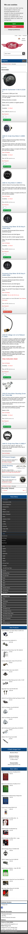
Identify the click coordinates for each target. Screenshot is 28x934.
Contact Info (4, 904)
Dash (9, 64)
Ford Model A (4, 64)
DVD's (4, 585)
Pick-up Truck (6, 563)
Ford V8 (4, 570)
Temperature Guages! (7, 482)
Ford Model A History (7, 611)
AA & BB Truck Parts (7, 568)
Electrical (5, 526)
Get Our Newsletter (7, 618)
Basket (23, 38)
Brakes (4, 509)
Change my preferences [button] (14, 29)
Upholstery (5, 553)
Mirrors (4, 560)
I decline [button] (14, 26)
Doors (4, 516)
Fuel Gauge (4, 538)
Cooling (4, 523)
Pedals (4, 521)
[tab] (14, 500)
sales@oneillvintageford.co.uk (11, 924)
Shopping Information (7, 914)
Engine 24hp (5, 528)
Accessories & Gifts (7, 502)
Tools (4, 580)
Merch (4, 582)
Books (4, 578)
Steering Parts (6, 506)
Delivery (20, 35)
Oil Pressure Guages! (7, 462)
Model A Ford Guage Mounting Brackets (11, 472)
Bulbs (4, 558)
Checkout (23, 40)
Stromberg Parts (6, 573)
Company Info (6, 596)
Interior (4, 551)
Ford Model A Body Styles (8, 613)
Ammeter (4, 540)
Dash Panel (4, 542)
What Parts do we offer (7, 615)
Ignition (4, 548)
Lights (4, 555)
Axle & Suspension (7, 504)
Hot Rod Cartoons (6, 623)
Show (24, 60)
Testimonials (24, 35)
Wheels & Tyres (6, 511)
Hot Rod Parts (5, 590)
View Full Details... (6, 152)
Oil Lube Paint (5, 575)
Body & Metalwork (6, 514)
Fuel (4, 546)
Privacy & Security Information (9, 917)
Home (4, 598)
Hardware (5, 565)
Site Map (4, 915)
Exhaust (4, 531)
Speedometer (4, 535)
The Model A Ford (6, 608)
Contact (16, 35)
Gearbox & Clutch (6, 519)
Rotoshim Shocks (6, 587)
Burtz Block (5, 592)
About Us (4, 603)
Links (4, 620)
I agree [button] (14, 23)
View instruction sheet (9, 359)
